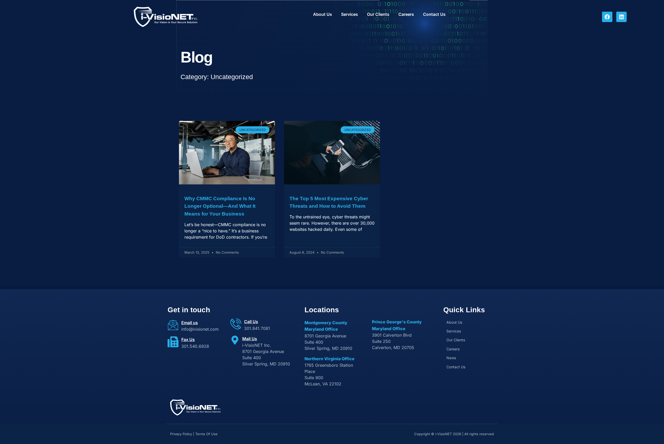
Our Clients (378, 14)
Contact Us (434, 14)
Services (349, 14)
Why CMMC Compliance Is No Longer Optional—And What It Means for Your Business (219, 206)
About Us (322, 14)
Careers (406, 14)
